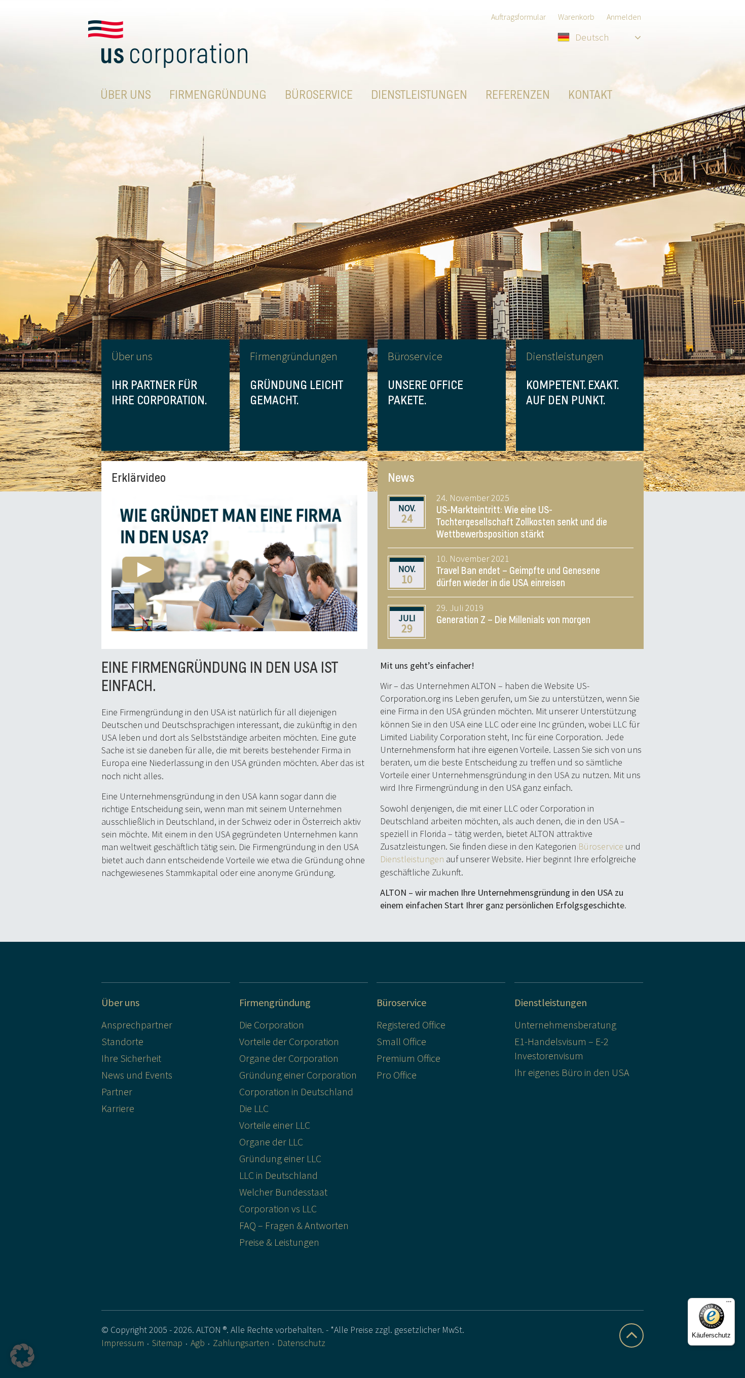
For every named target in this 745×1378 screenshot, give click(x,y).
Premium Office (408, 1058)
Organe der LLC (271, 1141)
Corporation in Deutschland (296, 1091)
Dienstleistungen (412, 859)
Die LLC (254, 1108)
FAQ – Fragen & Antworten (294, 1225)
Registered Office (411, 1024)
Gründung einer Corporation (298, 1074)
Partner (116, 1091)
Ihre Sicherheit (131, 1058)
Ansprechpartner (136, 1024)
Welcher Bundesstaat (283, 1191)
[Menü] (729, 1304)
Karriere (117, 1108)
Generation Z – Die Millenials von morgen (513, 620)
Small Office (401, 1041)
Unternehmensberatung (565, 1024)
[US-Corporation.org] (167, 44)
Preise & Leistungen (279, 1242)
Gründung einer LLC (280, 1158)
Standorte (122, 1041)
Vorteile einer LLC (274, 1125)
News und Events (136, 1074)
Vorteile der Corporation (289, 1041)
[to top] (631, 1335)
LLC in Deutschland (278, 1175)
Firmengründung (275, 1002)
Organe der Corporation (289, 1058)
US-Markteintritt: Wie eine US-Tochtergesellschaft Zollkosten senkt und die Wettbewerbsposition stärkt (521, 522)
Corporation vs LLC (278, 1208)
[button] (22, 1355)
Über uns (120, 1002)
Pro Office (397, 1074)
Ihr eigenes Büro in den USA (571, 1072)
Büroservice (600, 846)
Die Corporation (271, 1024)
